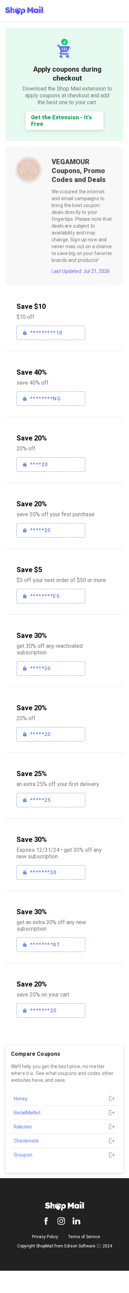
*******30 (43, 872)
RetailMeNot (27, 1112)
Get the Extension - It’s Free (61, 120)
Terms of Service (84, 1236)
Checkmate (26, 1141)
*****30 (40, 668)
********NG (45, 398)
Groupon (23, 1155)
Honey (21, 1098)
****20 (39, 464)
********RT (45, 944)
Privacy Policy (45, 1236)
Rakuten (23, 1126)
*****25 (40, 800)
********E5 (45, 596)
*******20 (43, 1010)
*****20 (40, 530)
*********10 (46, 333)
